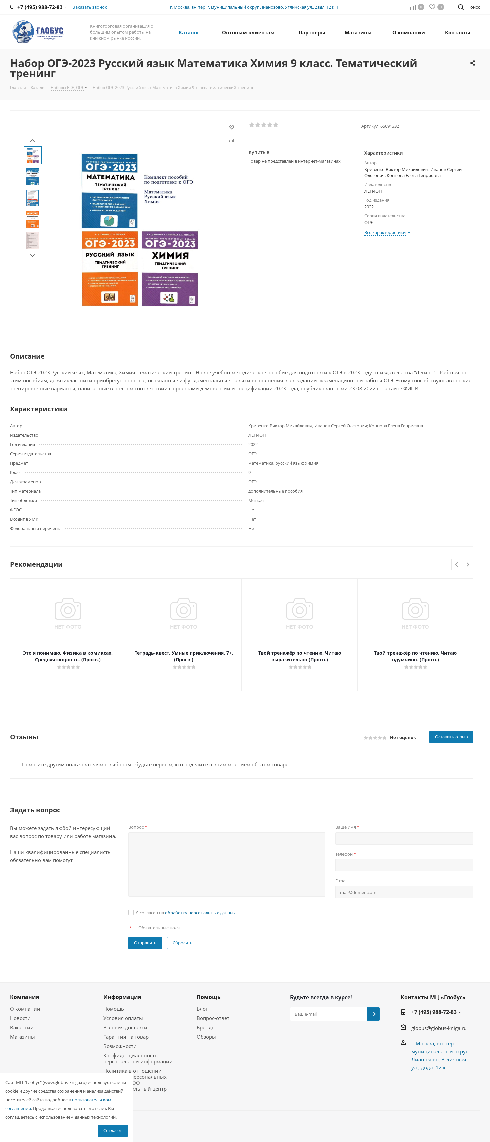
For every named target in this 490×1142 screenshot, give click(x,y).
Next (32, 255)
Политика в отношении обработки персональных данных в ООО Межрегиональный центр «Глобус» (135, 1082)
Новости (20, 1018)
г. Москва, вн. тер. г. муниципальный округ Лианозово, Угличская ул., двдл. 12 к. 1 (254, 7)
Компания (24, 997)
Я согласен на (186, 913)
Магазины (22, 1036)
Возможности (120, 1046)
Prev (32, 140)
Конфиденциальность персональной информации (138, 1058)
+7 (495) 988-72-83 (434, 1012)
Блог (202, 1008)
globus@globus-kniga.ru (439, 1028)
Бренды (206, 1027)
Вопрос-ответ (213, 1018)
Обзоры (206, 1036)
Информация (122, 997)
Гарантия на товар (126, 1036)
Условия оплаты (123, 1018)
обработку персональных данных (200, 913)
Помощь (113, 1008)
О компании (25, 1008)
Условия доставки (125, 1027)
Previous (457, 565)
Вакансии (22, 1027)
